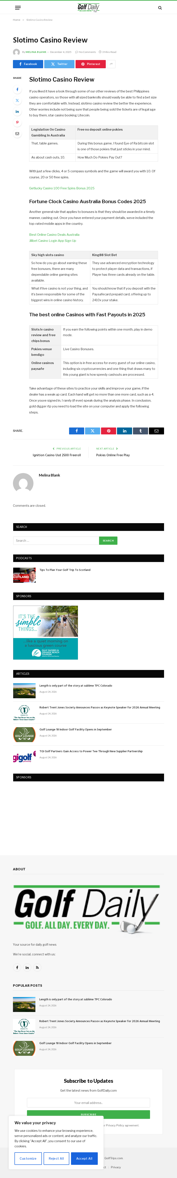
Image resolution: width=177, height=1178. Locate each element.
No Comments (87, 52)
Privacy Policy (115, 1125)
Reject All (56, 1158)
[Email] (17, 133)
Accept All (84, 1158)
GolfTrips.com (113, 1158)
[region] (56, 1142)
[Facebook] (17, 89)
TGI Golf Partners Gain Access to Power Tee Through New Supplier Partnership (91, 751)
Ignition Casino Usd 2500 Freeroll (57, 455)
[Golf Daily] (88, 8)
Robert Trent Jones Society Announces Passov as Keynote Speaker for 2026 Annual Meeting (100, 708)
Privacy (116, 1167)
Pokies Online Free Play (113, 455)
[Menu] (18, 8)
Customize (28, 1158)
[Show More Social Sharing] (111, 64)
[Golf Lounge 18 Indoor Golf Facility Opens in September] (24, 734)
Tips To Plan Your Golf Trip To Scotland (65, 570)
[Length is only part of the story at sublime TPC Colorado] (24, 690)
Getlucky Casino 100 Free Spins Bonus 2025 (62, 188)
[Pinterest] (17, 122)
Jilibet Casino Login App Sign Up (52, 241)
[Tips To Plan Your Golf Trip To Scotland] (24, 575)
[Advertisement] (45, 814)
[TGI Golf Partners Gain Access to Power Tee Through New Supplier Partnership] (24, 756)
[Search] (159, 8)
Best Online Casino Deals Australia (54, 235)
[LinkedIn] (17, 111)
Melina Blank (36, 52)
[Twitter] (17, 100)
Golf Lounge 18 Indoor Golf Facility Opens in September (76, 730)
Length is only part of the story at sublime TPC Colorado (76, 686)
